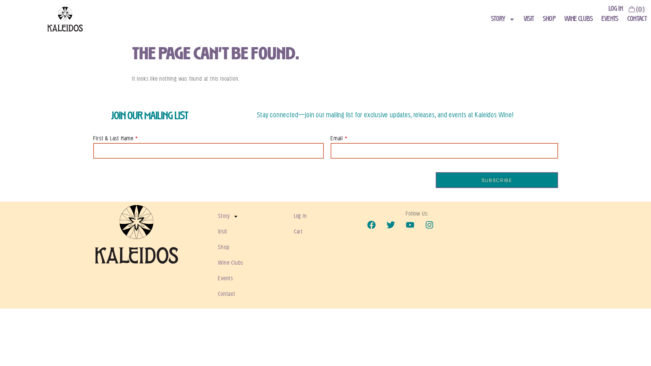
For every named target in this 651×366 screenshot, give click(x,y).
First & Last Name (113, 138)
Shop (549, 19)
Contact (637, 19)
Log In (300, 216)
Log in (616, 9)
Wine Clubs (579, 19)
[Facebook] (371, 224)
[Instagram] (429, 224)
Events (609, 19)
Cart (298, 231)
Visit (529, 19)
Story (498, 19)
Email (337, 138)
